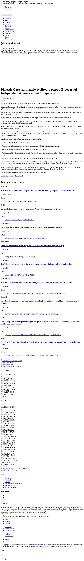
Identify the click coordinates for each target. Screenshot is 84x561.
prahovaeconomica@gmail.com (38, 546)
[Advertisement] (42, 70)
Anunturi (8, 18)
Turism (7, 37)
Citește (3, 198)
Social (7, 20)
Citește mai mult (8, 48)
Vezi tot (4, 397)
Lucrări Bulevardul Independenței (12, 176)
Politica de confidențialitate (13, 483)
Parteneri (8, 480)
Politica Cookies (10, 485)
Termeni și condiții (11, 487)
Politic (7, 28)
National (7, 33)
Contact (7, 9)
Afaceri (7, 22)
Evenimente (9, 35)
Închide (4, 466)
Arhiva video (9, 39)
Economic (8, 26)
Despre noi (8, 7)
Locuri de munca (10, 31)
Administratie (9, 30)
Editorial (7, 523)
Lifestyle (8, 24)
